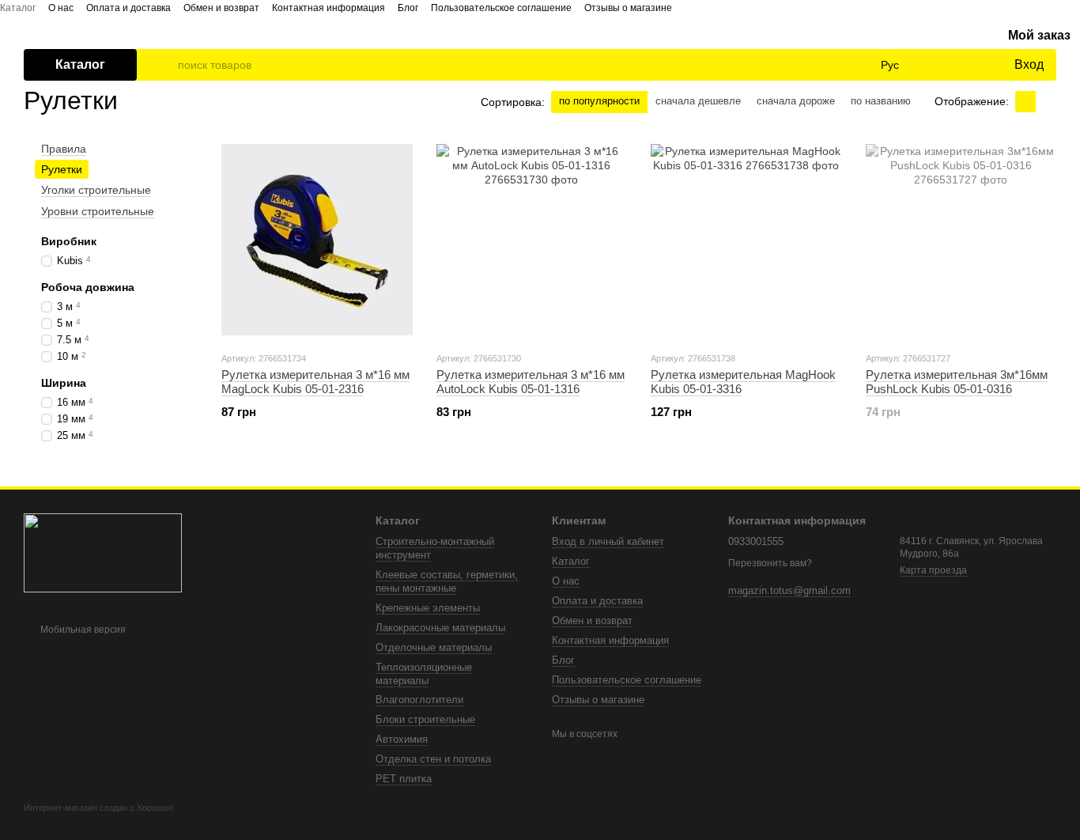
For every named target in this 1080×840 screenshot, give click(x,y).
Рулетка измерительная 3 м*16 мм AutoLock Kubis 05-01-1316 (530, 381)
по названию (881, 101)
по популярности (599, 101)
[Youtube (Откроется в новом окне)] (697, 7)
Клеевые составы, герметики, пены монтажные (447, 581)
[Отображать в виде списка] (1046, 101)
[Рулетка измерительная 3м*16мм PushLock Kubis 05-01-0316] (961, 240)
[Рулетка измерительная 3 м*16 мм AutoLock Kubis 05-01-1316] (532, 240)
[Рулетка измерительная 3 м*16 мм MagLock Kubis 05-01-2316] (317, 240)
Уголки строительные (96, 190)
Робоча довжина (87, 287)
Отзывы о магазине (628, 7)
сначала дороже (796, 101)
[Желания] (968, 65)
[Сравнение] (937, 65)
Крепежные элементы (428, 608)
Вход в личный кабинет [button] (608, 541)
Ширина (63, 382)
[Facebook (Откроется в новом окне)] (678, 7)
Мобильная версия (82, 629)
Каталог (18, 7)
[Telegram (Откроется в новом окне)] (716, 7)
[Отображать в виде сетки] (1025, 101)
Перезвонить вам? (770, 563)
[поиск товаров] (165, 65)
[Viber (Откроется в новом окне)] (735, 7)
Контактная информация (328, 7)
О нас (61, 7)
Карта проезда (933, 570)
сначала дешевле (698, 101)
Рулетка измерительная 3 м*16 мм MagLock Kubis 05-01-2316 (315, 381)
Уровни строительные (97, 210)
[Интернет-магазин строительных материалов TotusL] (103, 552)
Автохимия (402, 739)
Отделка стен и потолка (433, 759)
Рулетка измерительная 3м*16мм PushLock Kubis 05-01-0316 (957, 381)
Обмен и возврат (221, 7)
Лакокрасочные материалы (440, 628)
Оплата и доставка (128, 7)
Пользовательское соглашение (501, 7)
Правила (63, 148)
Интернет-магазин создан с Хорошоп (98, 807)
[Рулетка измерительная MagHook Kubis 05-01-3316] (746, 240)
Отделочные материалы (434, 647)
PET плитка (404, 779)
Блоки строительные (425, 719)
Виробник (68, 241)
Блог (408, 7)
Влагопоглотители (419, 700)
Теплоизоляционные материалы (424, 674)
